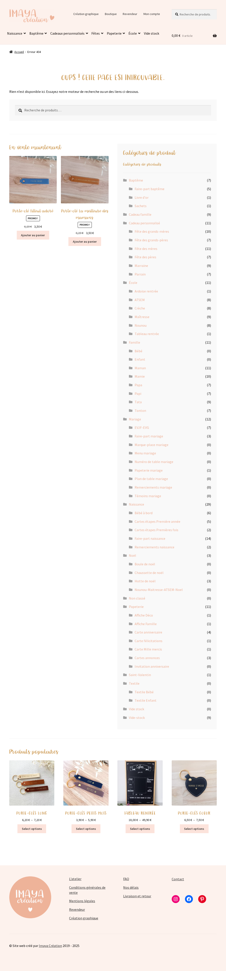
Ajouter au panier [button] (33, 235)
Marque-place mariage (151, 444)
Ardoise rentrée (146, 291)
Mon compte (151, 14)
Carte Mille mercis (148, 649)
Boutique (111, 14)
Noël (132, 555)
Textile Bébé (144, 692)
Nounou (141, 325)
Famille (134, 342)
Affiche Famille (146, 624)
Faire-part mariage (149, 436)
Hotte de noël (145, 581)
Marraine (141, 265)
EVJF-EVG (142, 427)
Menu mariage (145, 453)
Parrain (140, 274)
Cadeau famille (140, 214)
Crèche (140, 308)
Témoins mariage (148, 496)
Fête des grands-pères (151, 240)
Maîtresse (142, 317)
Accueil (19, 52)
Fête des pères (145, 257)
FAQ (126, 879)
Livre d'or (142, 197)
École (132, 33)
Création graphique (86, 14)
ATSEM (140, 300)
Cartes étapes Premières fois (156, 530)
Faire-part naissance (150, 538)
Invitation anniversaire (152, 666)
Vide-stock (137, 717)
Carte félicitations (148, 641)
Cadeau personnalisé (144, 223)
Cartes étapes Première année (157, 521)
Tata (138, 402)
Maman (140, 368)
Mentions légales (82, 901)
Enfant (140, 359)
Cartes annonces (147, 658)
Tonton (140, 410)
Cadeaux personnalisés (67, 33)
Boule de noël (145, 564)
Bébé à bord (144, 513)
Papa (138, 385)
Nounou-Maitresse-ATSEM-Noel (159, 589)
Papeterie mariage (149, 470)
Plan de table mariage (151, 478)
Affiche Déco (144, 615)
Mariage (135, 419)
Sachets (141, 206)
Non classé (137, 598)
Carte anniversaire (148, 632)
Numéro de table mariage (154, 461)
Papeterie (114, 33)
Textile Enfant (145, 700)
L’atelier (75, 879)
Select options (32, 829)
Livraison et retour (137, 896)
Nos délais (131, 887)
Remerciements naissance (154, 547)
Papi (138, 393)
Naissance (14, 33)
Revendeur (130, 14)
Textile (134, 683)
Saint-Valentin (140, 675)
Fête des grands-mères (152, 231)
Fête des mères (146, 248)
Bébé (138, 351)
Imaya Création (50, 945)
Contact (178, 879)
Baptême (36, 33)
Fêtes (95, 33)
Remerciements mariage (153, 487)
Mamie (140, 376)
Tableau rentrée (147, 334)
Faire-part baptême (149, 189)
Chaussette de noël (149, 572)
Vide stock (151, 33)
